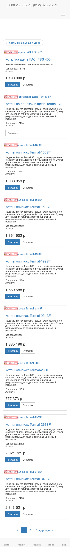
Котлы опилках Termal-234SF (28, 315)
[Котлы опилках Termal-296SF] (35, 417)
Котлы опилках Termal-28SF (27, 369)
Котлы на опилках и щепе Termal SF (33, 103)
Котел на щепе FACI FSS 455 (28, 59)
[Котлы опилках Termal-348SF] (35, 471)
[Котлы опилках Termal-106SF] (35, 145)
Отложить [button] (28, 84)
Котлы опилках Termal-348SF (28, 478)
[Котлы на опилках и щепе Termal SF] (35, 96)
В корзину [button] (12, 84)
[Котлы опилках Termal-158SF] (35, 199)
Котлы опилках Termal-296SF (28, 424)
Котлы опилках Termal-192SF (28, 261)
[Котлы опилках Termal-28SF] (35, 363)
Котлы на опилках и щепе (23, 42)
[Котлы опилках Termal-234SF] (35, 308)
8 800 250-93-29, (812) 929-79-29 (31, 4)
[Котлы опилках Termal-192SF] (35, 254)
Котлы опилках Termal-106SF (28, 152)
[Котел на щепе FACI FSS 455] (35, 52)
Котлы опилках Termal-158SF (28, 206)
